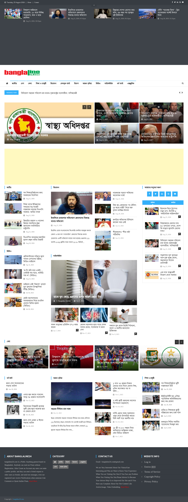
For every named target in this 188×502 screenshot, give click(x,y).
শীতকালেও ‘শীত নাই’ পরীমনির (121, 233)
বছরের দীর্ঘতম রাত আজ (61, 408)
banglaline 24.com (64, 301)
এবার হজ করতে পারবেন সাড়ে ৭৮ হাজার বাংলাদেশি (34, 396)
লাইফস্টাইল (109, 83)
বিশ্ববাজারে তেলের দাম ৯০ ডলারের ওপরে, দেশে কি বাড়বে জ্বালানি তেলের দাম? (115, 113)
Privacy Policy (151, 481)
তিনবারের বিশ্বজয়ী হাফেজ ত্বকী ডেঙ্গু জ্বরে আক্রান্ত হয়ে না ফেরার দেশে (34, 409)
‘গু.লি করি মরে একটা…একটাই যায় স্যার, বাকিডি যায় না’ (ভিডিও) (33, 273)
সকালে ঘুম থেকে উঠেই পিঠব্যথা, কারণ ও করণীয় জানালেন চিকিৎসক (122, 328)
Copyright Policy (152, 476)
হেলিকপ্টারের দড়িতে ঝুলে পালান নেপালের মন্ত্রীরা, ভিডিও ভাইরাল (33, 259)
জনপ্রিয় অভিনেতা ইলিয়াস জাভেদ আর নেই (123, 221)
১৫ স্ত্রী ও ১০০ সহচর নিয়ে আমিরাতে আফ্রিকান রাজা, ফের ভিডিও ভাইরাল (123, 430)
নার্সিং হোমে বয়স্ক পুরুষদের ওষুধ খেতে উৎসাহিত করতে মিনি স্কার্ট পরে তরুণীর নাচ (123, 416)
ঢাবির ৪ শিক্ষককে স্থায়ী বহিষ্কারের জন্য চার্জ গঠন (171, 411)
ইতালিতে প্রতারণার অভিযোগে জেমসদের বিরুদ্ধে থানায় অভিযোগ (77, 13)
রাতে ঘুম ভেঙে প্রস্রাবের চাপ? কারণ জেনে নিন (77, 297)
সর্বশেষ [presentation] (153, 202)
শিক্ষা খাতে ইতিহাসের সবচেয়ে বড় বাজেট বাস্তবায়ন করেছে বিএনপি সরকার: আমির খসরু (33, 208)
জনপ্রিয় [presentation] (173, 202)
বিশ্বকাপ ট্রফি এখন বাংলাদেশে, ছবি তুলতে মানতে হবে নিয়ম (25, 358)
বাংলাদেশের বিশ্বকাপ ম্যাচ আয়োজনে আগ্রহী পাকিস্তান (116, 358)
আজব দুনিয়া (87, 83)
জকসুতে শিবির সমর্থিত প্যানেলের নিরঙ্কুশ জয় (170, 423)
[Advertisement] (94, 42)
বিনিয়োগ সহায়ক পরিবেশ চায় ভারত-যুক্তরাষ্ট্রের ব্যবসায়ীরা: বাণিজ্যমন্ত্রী (159, 114)
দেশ (22, 83)
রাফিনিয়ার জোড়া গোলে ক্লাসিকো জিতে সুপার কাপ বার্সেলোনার (69, 361)
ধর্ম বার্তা (120, 83)
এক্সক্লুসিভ (130, 83)
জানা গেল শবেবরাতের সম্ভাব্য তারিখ (15, 384)
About (29, 2)
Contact (36, 2)
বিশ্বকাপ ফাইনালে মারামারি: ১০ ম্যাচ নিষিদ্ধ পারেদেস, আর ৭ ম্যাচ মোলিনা (33, 14)
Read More (33, 481)
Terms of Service (152, 471)
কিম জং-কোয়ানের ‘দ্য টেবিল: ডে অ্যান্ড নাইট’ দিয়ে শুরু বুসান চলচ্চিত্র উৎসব (125, 208)
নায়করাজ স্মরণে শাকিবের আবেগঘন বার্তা (123, 194)
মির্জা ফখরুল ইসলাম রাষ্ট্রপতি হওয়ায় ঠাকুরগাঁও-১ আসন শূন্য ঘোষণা (50, 135)
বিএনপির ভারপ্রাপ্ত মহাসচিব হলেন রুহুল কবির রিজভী (34, 238)
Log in (147, 462)
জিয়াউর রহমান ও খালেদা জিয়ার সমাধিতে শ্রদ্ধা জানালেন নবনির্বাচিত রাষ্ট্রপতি (33, 225)
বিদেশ (76, 83)
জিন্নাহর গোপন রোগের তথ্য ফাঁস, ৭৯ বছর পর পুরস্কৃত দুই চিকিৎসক (124, 13)
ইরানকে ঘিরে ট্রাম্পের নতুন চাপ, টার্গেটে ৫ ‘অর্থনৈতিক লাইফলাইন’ (169, 211)
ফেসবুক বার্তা (65, 83)
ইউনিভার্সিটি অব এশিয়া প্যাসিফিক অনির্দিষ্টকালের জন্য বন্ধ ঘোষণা (171, 399)
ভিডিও (98, 83)
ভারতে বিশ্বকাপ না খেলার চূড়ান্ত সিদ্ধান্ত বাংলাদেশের (158, 358)
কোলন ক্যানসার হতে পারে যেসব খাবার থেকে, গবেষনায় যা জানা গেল (93, 327)
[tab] (152, 202)
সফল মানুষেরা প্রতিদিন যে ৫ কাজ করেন (64, 326)
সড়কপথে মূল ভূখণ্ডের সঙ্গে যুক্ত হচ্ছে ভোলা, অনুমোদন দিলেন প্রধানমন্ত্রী (49, 93)
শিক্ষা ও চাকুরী (41, 83)
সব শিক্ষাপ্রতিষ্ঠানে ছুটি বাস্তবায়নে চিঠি (170, 384)
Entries (150, 466)
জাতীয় (14, 83)
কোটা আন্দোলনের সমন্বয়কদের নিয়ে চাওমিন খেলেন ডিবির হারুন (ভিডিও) (33, 302)
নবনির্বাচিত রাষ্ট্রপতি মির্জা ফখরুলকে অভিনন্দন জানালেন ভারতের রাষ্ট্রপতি (158, 135)
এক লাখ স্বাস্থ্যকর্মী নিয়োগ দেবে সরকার (168, 273)
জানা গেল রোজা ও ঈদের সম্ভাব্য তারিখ (33, 421)
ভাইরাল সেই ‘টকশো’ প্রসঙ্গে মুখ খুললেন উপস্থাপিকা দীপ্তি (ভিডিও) (34, 287)
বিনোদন (53, 83)
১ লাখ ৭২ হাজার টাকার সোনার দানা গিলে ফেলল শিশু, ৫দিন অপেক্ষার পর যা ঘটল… (125, 387)
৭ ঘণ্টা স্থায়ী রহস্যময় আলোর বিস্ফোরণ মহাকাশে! (124, 402)
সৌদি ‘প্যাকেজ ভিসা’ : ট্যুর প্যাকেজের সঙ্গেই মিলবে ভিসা (168, 13)
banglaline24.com (18, 499)
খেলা (30, 83)
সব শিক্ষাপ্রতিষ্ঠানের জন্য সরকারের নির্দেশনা (33, 194)
